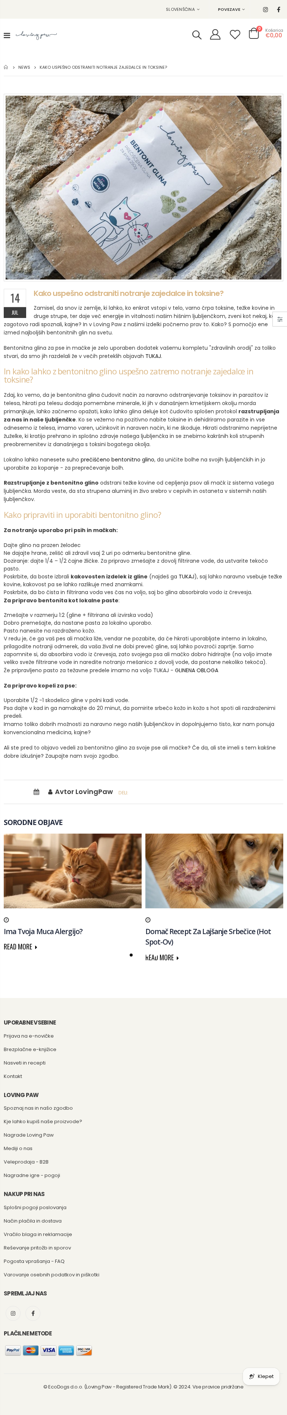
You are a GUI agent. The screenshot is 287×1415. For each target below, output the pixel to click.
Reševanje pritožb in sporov (37, 1247)
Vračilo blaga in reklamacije (38, 1234)
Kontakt (13, 1076)
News (24, 67)
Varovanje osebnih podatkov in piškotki (51, 1274)
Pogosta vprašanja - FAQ (34, 1261)
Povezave (229, 9)
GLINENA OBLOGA (196, 670)
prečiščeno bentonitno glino (117, 459)
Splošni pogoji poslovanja (35, 1207)
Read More (19, 946)
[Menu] (7, 35)
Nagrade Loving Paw (29, 1135)
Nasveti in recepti (25, 1062)
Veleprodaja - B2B (26, 1161)
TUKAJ (153, 356)
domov (6, 67)
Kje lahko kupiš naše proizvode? (43, 1121)
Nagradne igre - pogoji (32, 1175)
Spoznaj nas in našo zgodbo (38, 1108)
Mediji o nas (18, 1148)
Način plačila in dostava (33, 1220)
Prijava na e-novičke (29, 1035)
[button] (131, 955)
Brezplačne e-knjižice (30, 1049)
